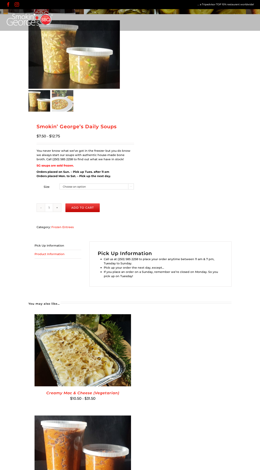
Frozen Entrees (62, 227)
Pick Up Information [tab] (49, 245)
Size (47, 187)
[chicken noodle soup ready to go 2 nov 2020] (74, 54)
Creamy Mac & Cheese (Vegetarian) (82, 393)
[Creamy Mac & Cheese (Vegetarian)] (83, 316)
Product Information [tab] (50, 254)
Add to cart (82, 207)
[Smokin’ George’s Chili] (83, 417)
